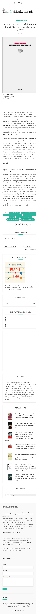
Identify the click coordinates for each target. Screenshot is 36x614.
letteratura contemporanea (12, 215)
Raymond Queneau (12, 219)
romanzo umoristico (27, 219)
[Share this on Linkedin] (30, 224)
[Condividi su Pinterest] (26, 224)
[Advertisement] (18, 351)
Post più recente (10, 246)
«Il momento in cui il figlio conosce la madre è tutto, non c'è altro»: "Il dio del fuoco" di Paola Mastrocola (25, 446)
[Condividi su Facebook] (16, 224)
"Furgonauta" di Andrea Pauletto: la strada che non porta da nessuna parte (25, 425)
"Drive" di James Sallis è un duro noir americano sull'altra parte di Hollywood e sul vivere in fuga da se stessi (25, 477)
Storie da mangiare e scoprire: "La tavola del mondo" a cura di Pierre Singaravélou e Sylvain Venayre (25, 415)
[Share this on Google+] (23, 224)
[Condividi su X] (19, 224)
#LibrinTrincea (21, 20)
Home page (28, 246)
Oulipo (12, 217)
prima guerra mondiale (24, 217)
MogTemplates (17, 603)
